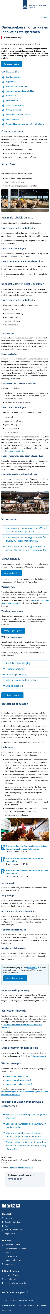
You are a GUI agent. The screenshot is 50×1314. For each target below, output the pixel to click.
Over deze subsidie (13, 77)
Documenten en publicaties (15, 1249)
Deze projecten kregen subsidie (18, 114)
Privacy (31, 1300)
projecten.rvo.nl (11, 1256)
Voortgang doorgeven (13, 630)
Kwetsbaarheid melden (37, 1305)
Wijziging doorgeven (12, 695)
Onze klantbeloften (12, 1222)
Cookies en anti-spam (18, 1300)
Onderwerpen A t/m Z (13, 1245)
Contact (5, 1300)
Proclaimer (22, 1305)
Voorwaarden (11, 96)
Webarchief (6, 1310)
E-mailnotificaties (11, 1275)
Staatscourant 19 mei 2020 (16, 1076)
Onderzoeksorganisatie (14, 451)
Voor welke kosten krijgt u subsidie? (20, 91)
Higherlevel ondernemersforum (17, 1283)
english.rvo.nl (10, 1233)
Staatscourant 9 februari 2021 (17, 1080)
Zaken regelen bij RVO (13, 1230)
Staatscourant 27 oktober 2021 (17, 1084)
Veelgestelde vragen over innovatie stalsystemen (25, 124)
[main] (25, 610)
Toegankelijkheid (8, 1305)
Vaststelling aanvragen (15, 105)
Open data (9, 1252)
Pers (6, 1226)
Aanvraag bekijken (12, 64)
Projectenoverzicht (38, 1056)
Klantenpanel (10, 1264)
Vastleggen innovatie (14, 110)
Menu (45, 18)
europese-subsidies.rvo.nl (15, 1260)
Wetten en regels (12, 119)
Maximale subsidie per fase (16, 86)
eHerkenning (32, 968)
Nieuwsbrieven (10, 1279)
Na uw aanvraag (12, 100)
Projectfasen (11, 82)
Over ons (8, 1218)
